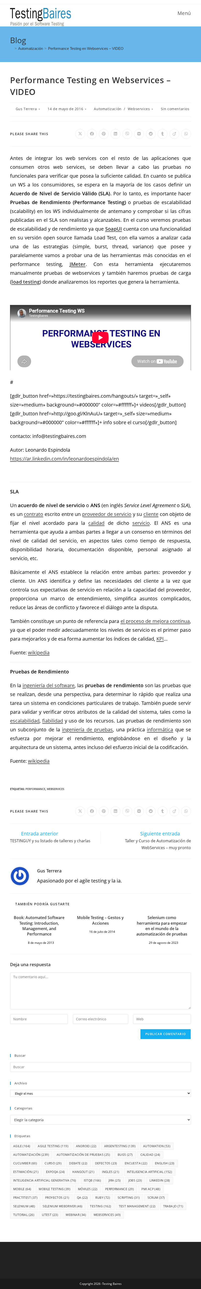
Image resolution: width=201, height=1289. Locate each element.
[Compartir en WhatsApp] (186, 134)
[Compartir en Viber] (127, 134)
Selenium (24, 1206)
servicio (141, 523)
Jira (115, 1180)
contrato (33, 514)
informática (160, 729)
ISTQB (92, 1180)
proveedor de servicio (106, 514)
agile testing (53, 1146)
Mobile (22, 1189)
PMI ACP (150, 1189)
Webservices (139, 108)
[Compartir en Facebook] (92, 134)
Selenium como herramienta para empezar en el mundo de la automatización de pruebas (161, 926)
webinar (76, 1215)
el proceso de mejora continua (155, 621)
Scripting (129, 1198)
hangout (83, 1172)
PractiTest (25, 1198)
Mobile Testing (54, 1189)
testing (100, 1206)
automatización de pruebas (83, 1155)
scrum (156, 1198)
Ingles (110, 1172)
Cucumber (25, 1163)
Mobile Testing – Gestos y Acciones (100, 920)
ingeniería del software (49, 685)
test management (137, 1206)
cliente (150, 514)
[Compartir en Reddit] (151, 134)
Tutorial (23, 1215)
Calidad (150, 1155)
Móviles (88, 1189)
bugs (125, 1155)
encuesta (136, 1163)
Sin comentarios (175, 108)
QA (82, 1198)
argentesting (120, 1146)
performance (35, 789)
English (165, 1163)
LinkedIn (160, 1180)
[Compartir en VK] (139, 134)
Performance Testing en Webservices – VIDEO (86, 48)
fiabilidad (52, 720)
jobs (135, 1180)
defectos (106, 1163)
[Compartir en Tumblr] (162, 134)
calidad (96, 523)
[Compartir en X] (80, 134)
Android (86, 1146)
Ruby (102, 1198)
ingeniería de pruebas (87, 729)
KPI (160, 638)
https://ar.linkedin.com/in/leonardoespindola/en (64, 458)
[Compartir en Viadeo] (174, 134)
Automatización (107, 108)
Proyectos (57, 1198)
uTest (50, 1215)
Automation (156, 1146)
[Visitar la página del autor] (20, 875)
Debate (78, 1163)
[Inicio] (11, 48)
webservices (55, 789)
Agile (21, 1146)
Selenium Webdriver (62, 1206)
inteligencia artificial (149, 1172)
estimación (25, 1172)
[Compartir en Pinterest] (104, 134)
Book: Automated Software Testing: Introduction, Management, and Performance (39, 926)
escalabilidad (24, 720)
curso (53, 1163)
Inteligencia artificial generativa (44, 1180)
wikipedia (39, 652)
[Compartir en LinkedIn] (115, 134)
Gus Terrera (26, 108)
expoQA (55, 1172)
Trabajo (173, 1206)
